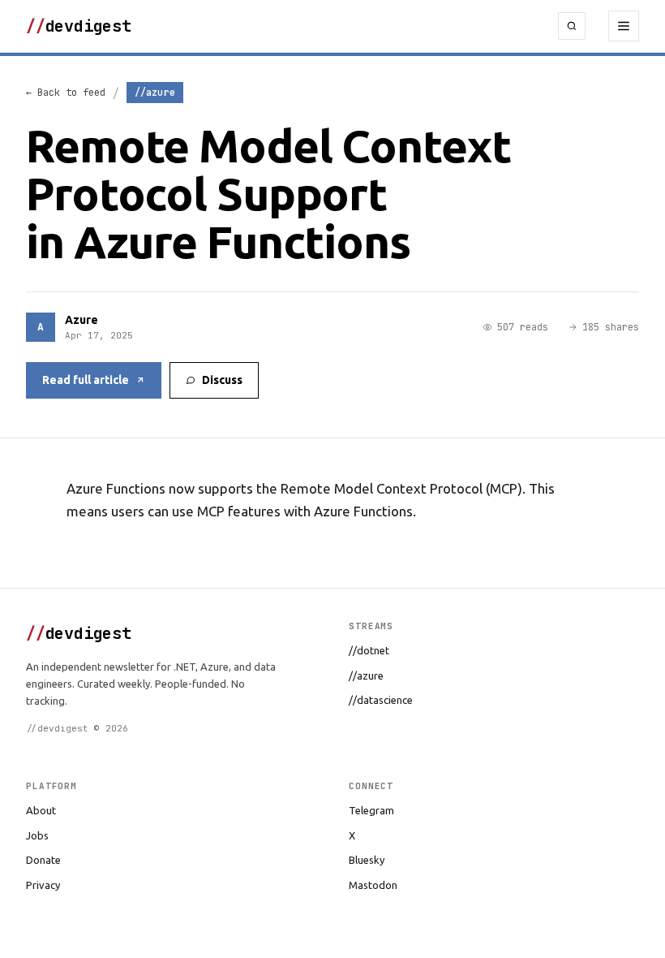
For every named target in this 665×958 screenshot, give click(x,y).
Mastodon (373, 885)
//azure (366, 675)
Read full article (85, 379)
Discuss (222, 379)
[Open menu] (623, 26)
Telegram (371, 810)
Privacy (43, 885)
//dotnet (369, 650)
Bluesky (366, 859)
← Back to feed (65, 92)
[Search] (572, 26)
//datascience (381, 700)
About (41, 810)
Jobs (37, 835)
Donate (43, 859)
